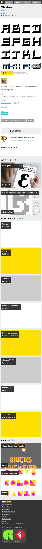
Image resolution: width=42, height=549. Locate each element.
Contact (4, 521)
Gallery (17, 2)
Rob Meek (21, 523)
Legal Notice (6, 514)
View (33, 66)
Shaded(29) (5, 120)
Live (25, 2)
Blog (13, 440)
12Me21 (5, 13)
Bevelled (4, 113)
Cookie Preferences (8, 512)
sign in (8, 147)
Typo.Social (8, 505)
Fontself (17, 541)
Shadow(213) (15, 120)
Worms (9, 15)
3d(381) (23, 120)
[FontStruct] (2, 2)
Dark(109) (30, 120)
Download (8, 73)
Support (35, 2)
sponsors (19, 527)
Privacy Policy (6, 509)
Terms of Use (6, 507)
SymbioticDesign (21, 140)
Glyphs (5, 541)
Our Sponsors (6, 519)
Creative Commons (6, 103)
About (4, 516)
